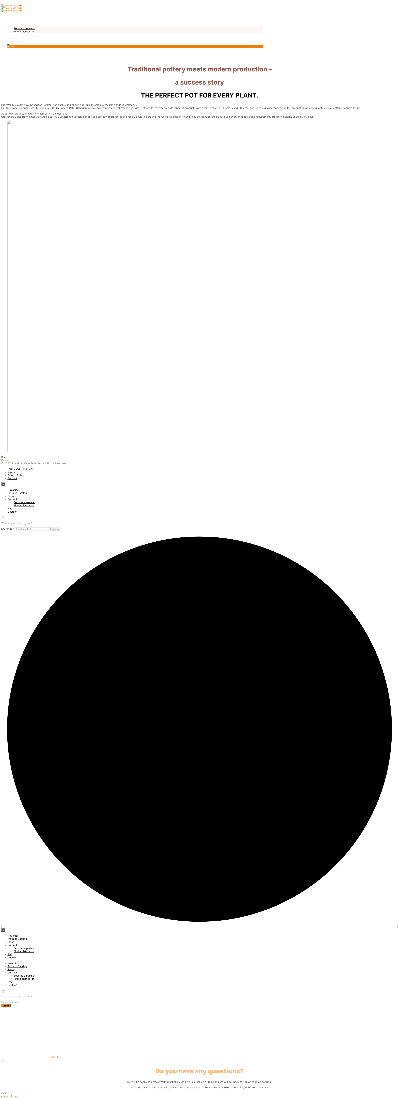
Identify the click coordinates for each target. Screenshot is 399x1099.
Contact (12, 25)
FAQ (9, 34)
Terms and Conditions (20, 468)
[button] (8, 43)
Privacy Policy (15, 475)
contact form (9, 1096)
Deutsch (12, 37)
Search (55, 529)
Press (10, 22)
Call (3, 1093)
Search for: (7, 528)
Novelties (13, 15)
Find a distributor (24, 31)
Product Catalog (17, 19)
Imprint (11, 472)
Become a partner (24, 28)
